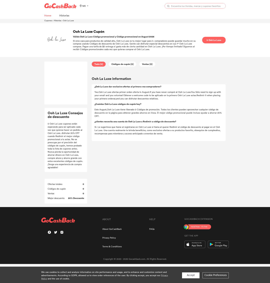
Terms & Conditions (112, 246)
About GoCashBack (112, 228)
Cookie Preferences (216, 275)
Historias (57, 20)
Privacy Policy (109, 237)
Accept (191, 275)
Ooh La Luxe (68, 20)
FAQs (152, 228)
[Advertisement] (65, 83)
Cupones (48, 20)
